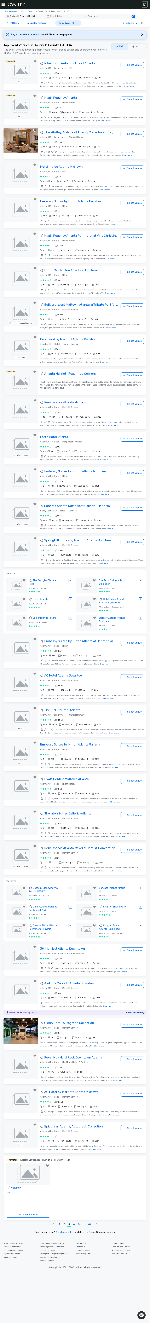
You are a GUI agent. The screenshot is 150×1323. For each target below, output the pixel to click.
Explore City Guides (12, 1254)
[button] (70, 16)
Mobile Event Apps (47, 1250)
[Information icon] (142, 23)
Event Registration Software (52, 1247)
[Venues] (145, 4)
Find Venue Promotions (13, 1250)
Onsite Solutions (10, 1257)
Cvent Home (81, 1243)
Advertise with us (119, 1254)
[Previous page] (53, 1224)
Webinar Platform (47, 1261)
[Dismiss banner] (142, 34)
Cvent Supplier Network (13, 1243)
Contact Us (80, 1247)
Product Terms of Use (121, 1247)
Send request (64, 1232)
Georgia (31, 11)
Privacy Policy (118, 1243)
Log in (14, 34)
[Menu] (3, 4)
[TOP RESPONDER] (42, 63)
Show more (129, 86)
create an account (30, 34)
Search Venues (11, 11)
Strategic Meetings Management (53, 1254)
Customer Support (83, 1250)
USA (22, 11)
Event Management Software (52, 1243)
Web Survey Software (49, 1257)
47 (89, 1224)
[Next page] (96, 1224)
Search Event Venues (12, 1247)
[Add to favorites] (35, 61)
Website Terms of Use (121, 1250)
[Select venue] (70, 580)
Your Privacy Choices (84, 1254)
